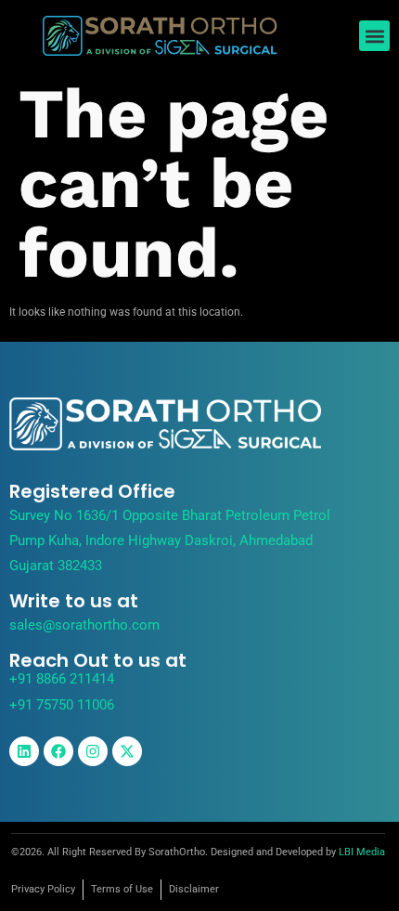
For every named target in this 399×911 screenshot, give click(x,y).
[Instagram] (93, 751)
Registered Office (92, 491)
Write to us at (73, 601)
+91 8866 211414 (61, 678)
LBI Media (362, 852)
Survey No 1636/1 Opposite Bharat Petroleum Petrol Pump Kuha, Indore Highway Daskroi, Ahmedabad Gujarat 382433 (169, 540)
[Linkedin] (24, 751)
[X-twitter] (127, 751)
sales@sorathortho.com (84, 625)
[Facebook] (58, 751)
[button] (374, 35)
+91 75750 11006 (61, 704)
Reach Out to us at (98, 660)
